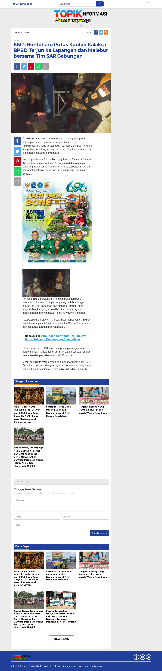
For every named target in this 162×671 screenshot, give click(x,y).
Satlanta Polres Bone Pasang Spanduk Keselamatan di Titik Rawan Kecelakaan (58, 575)
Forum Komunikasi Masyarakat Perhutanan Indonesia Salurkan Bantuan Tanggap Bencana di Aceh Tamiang (61, 616)
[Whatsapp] (38, 66)
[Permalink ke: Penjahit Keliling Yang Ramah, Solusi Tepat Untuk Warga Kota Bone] (94, 395)
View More (61, 638)
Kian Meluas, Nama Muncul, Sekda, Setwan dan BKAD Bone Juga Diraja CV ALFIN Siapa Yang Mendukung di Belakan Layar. (27, 578)
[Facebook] (96, 32)
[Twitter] (101, 32)
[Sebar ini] (17, 66)
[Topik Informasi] (81, 16)
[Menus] (148, 4)
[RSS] (106, 32)
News (24, 61)
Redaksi (71, 666)
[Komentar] (45, 66)
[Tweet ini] (24, 66)
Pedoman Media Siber (90, 666)
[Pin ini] (31, 66)
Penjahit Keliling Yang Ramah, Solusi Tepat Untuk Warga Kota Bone (93, 409)
